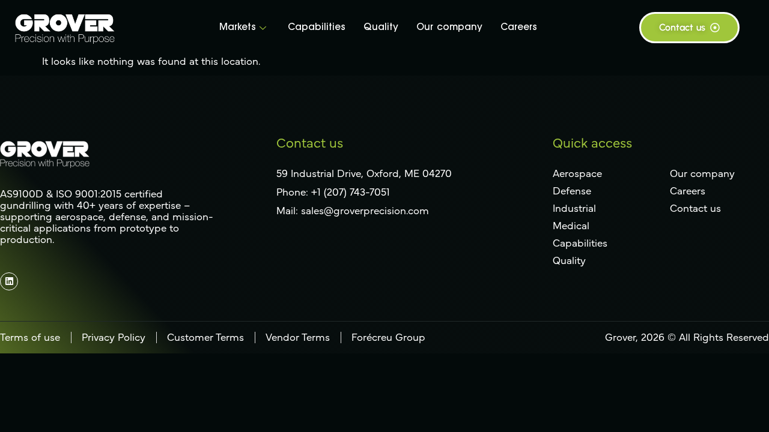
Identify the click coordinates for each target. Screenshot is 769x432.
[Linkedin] (9, 281)
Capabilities (316, 27)
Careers (518, 27)
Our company (449, 27)
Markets (237, 27)
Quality (380, 27)
